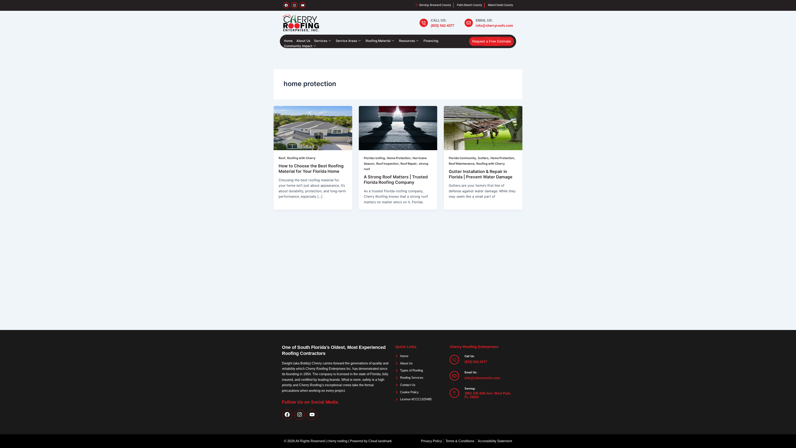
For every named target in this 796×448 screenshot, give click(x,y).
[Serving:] (454, 393)
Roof (282, 158)
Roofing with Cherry (301, 158)
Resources (407, 41)
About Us (303, 41)
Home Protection (399, 158)
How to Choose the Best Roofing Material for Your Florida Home (311, 168)
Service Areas (346, 41)
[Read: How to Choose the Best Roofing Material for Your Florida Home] (313, 128)
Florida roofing (374, 158)
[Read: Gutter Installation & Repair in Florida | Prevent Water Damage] (483, 128)
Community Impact (298, 46)
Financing (430, 41)
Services (320, 41)
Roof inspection (387, 163)
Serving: (470, 388)
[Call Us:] (424, 23)
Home (288, 41)
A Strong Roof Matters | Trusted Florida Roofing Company (396, 179)
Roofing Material (378, 41)
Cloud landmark (380, 441)
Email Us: (484, 20)
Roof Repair (408, 163)
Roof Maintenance (461, 163)
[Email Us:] (469, 23)
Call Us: (439, 20)
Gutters (483, 158)
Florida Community (462, 158)
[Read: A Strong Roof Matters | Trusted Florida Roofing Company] (398, 128)
